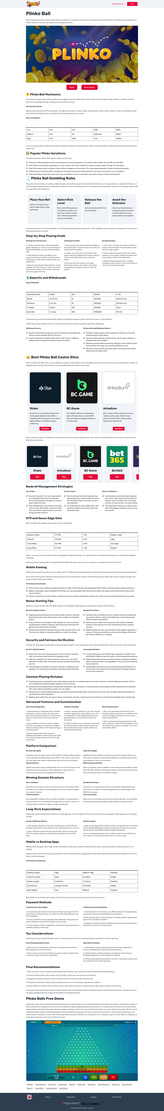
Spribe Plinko (39, 1088)
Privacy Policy (117, 1097)
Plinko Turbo (81, 1084)
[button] (28, 1050)
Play (132, 4)
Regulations (71, 1097)
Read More (45, 429)
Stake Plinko (115, 1084)
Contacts (93, 1097)
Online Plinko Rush (103, 1084)
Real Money (89, 87)
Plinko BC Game (127, 1084)
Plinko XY (30, 1088)
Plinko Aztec (91, 1084)
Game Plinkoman (40, 1084)
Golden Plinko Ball (51, 1088)
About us (48, 1097)
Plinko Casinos (117, 4)
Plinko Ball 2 (52, 1084)
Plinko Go (72, 1084)
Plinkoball (30, 1084)
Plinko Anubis (62, 1084)
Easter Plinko (63, 1088)
